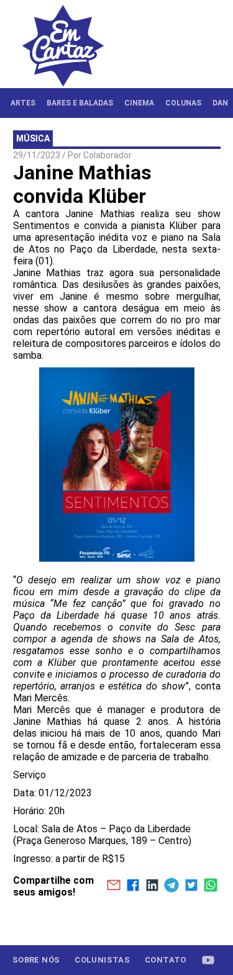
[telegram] (171, 886)
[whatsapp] (210, 886)
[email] (113, 886)
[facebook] (132, 886)
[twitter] (191, 886)
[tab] (23, 103)
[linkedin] (152, 886)
